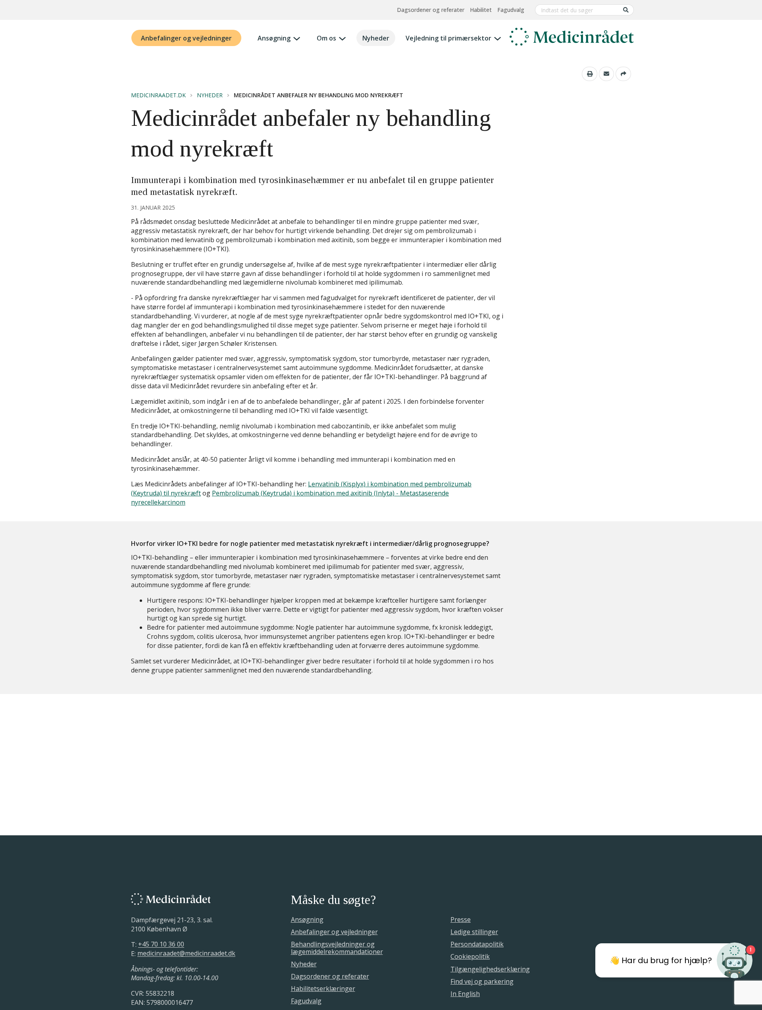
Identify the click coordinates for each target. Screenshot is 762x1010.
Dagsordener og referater (430, 9)
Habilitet (481, 9)
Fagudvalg (510, 9)
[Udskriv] (589, 74)
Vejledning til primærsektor (448, 38)
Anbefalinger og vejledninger (186, 38)
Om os (326, 38)
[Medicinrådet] (572, 38)
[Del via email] (606, 74)
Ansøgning (274, 38)
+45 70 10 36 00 (161, 944)
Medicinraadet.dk (158, 95)
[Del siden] (623, 74)
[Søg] (626, 9)
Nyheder (375, 38)
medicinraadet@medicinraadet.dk (186, 953)
